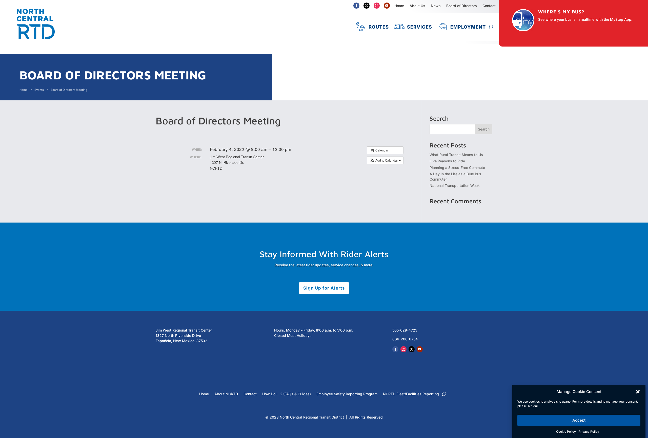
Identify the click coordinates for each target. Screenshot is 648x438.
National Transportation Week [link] (455, 185)
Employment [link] (468, 27)
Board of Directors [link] (461, 6)
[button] (637, 391)
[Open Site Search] (491, 27)
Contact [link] (250, 394)
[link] (35, 41)
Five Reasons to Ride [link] (447, 161)
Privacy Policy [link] (588, 431)
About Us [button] (417, 6)
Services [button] (419, 27)
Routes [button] (379, 27)
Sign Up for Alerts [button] (324, 288)
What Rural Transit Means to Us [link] (456, 154)
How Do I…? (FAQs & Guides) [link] (286, 394)
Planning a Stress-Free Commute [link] (457, 167)
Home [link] (399, 6)
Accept (578, 420)
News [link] (436, 6)
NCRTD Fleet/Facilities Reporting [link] (411, 394)
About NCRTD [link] (226, 394)
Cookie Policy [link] (566, 431)
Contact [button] (489, 6)
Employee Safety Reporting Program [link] (346, 394)
